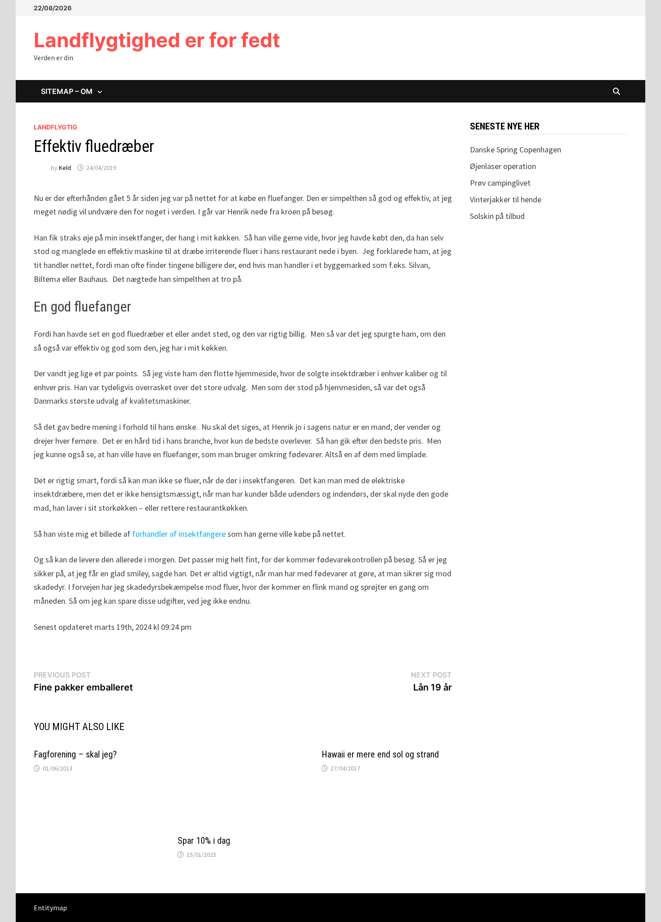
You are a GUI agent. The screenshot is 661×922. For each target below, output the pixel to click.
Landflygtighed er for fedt (157, 40)
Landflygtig (55, 127)
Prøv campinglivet (500, 183)
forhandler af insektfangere (179, 534)
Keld (65, 168)
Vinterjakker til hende (505, 199)
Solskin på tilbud (497, 216)
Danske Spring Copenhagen (515, 149)
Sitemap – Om (67, 91)
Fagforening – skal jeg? (75, 754)
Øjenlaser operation (503, 166)
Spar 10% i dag (204, 840)
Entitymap (50, 907)
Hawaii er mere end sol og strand (380, 754)
